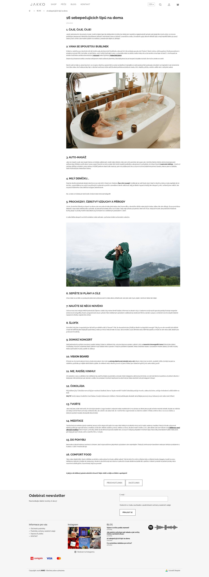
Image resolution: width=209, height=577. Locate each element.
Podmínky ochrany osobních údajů (43, 531)
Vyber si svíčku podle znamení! (118, 528)
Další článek (134, 483)
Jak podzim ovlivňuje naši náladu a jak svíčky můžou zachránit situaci (123, 533)
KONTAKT (34, 536)
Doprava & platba (37, 534)
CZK (150, 4)
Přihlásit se (128, 512)
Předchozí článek (114, 483)
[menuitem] (54, 4)
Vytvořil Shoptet (174, 570)
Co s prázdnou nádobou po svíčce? (119, 543)
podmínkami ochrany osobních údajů (157, 505)
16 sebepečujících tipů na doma (118, 538)
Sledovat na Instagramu (85, 552)
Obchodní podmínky (38, 528)
